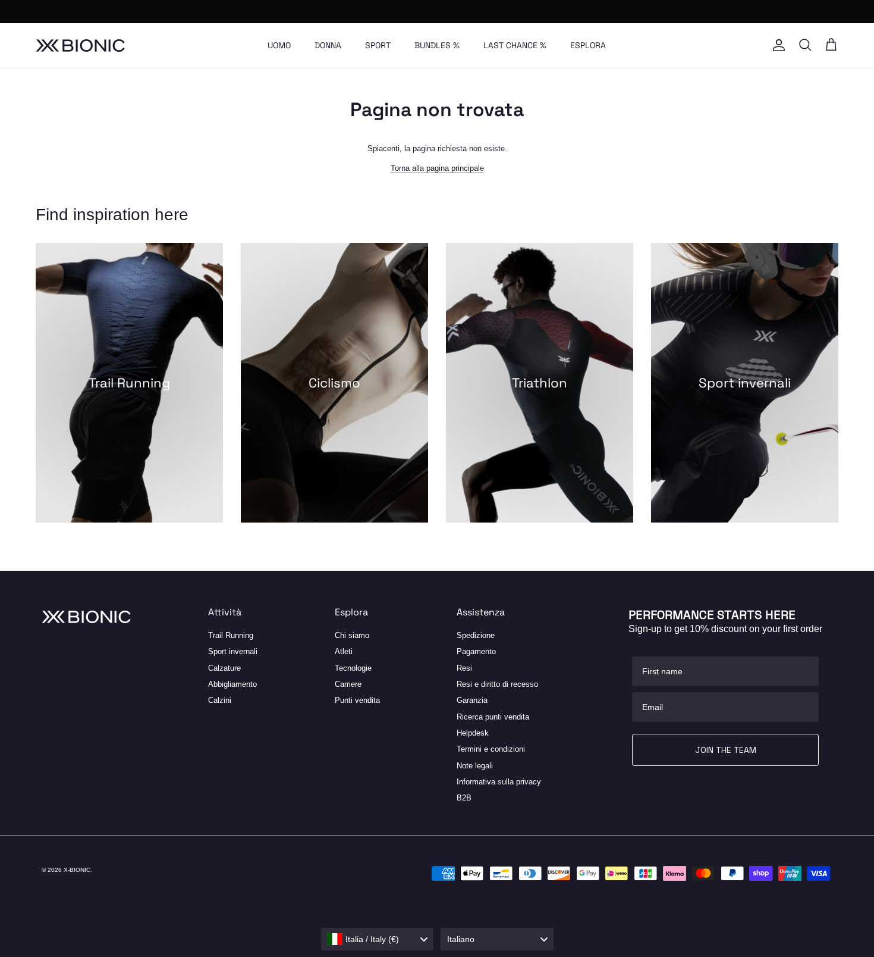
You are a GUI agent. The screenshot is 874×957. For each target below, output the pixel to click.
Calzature (224, 668)
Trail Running (230, 635)
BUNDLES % (437, 45)
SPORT (378, 45)
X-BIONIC (77, 870)
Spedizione (476, 635)
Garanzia (472, 700)
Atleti (344, 651)
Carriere (348, 684)
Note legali (475, 765)
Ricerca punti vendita (493, 716)
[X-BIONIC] (80, 45)
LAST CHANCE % (514, 45)
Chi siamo (352, 635)
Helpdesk (473, 732)
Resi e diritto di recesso (497, 684)
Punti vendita (357, 700)
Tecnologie (353, 668)
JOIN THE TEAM (725, 750)
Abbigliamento (232, 684)
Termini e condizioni (491, 749)
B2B (464, 797)
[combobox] (377, 939)
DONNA (328, 45)
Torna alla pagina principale (437, 168)
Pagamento (476, 651)
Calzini (219, 700)
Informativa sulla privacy (499, 781)
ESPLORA (588, 45)
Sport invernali (232, 651)
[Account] (776, 45)
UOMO (279, 45)
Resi (464, 668)
